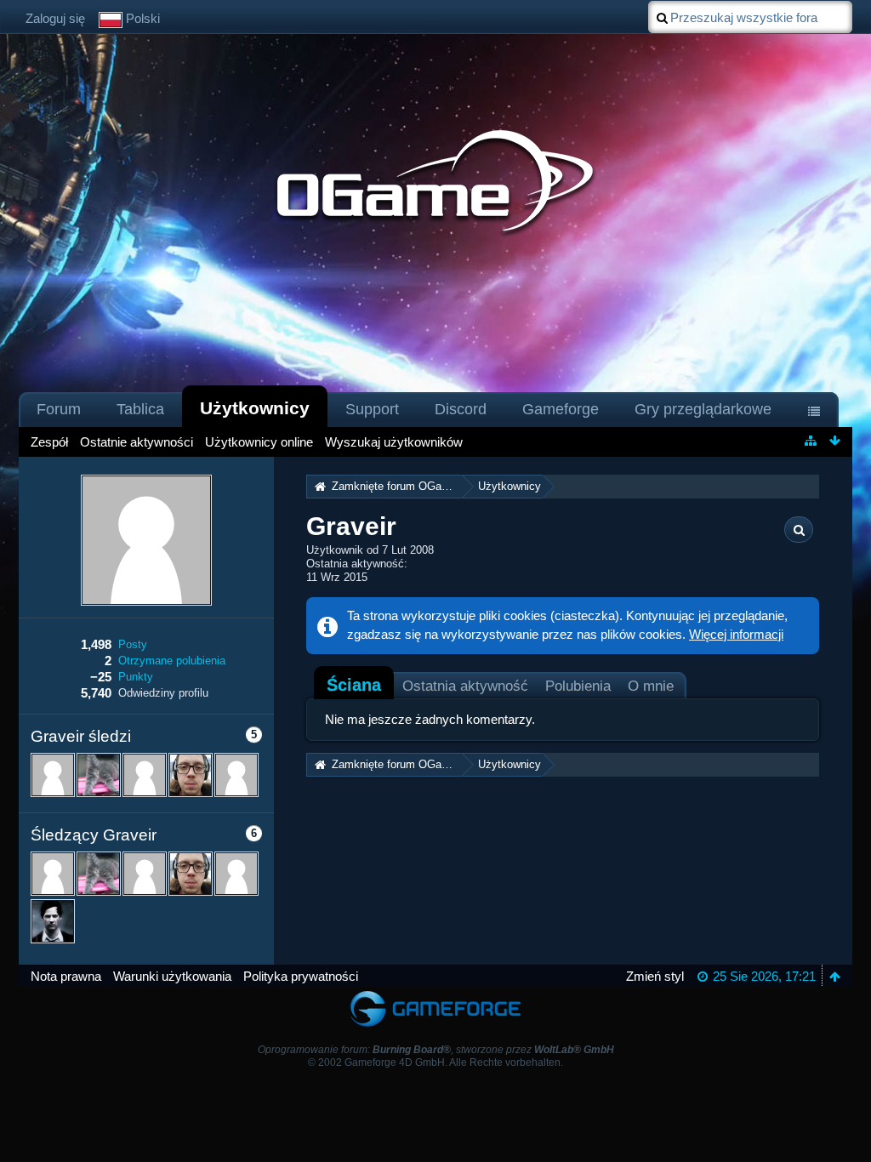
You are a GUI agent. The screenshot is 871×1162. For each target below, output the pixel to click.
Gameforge (560, 409)
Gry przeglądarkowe (703, 409)
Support (372, 409)
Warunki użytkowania (172, 976)
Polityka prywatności (300, 976)
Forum (59, 409)
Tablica (140, 409)
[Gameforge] (435, 995)
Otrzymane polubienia (171, 660)
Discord (461, 409)
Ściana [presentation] (354, 684)
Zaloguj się (55, 18)
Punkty (135, 676)
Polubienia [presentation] (578, 685)
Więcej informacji (736, 634)
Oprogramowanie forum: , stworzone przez (436, 1050)
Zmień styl (655, 976)
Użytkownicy (255, 408)
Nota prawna (66, 976)
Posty (132, 644)
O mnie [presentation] (651, 685)
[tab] (354, 685)
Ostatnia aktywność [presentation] (465, 685)
